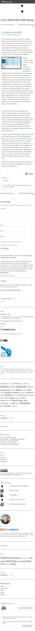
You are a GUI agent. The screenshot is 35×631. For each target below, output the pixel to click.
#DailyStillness (4, 383)
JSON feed (3, 323)
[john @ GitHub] (1, 529)
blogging (4, 386)
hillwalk (2, 395)
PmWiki (26, 115)
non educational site (24, 45)
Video (9, 564)
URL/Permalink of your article (7, 275)
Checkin (22, 558)
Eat (25, 558)
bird (25, 383)
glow (1, 392)
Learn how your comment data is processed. (16, 256)
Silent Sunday (17, 400)
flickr (26, 390)
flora (29, 389)
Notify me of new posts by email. (9, 245)
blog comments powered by (10, 290)
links (1, 398)
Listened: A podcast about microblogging (19, 486)
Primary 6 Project (25, 141)
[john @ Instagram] (7, 529)
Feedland (2, 594)
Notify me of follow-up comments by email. (12, 242)
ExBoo (13, 390)
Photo (14, 560)
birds (28, 383)
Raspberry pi (4, 400)
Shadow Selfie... (13, 495)
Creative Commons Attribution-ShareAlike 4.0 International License (15, 473)
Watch (14, 563)
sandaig (24, 185)
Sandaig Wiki (6, 113)
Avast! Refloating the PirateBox (17, 439)
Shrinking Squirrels (14, 490)
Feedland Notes (6, 583)
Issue (27, 558)
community (30, 387)
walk (13, 403)
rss (10, 400)
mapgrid (6, 398)
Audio (10, 557)
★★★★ (8, 405)
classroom (21, 386)
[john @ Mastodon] (15, 529)
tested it (21, 120)
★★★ (2, 406)
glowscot (22, 392)
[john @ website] (17, 529)
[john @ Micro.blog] (4, 529)
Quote (19, 561)
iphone (16, 395)
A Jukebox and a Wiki (11, 32)
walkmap (17, 403)
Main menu (8, 2)
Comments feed (4, 459)
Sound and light (21, 136)
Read (23, 561)
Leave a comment (9, 187)
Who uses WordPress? (14, 444)
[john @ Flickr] (9, 529)
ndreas (1, 437)
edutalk (8, 390)
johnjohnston (3, 440)
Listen (2, 561)
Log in (1, 455)
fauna (18, 389)
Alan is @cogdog (4, 439)
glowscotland (29, 392)
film (23, 390)
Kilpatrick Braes (23, 395)
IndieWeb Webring (6, 298)
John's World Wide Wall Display (17, 20)
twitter (25, 400)
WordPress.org (3, 461)
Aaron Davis (11, 383)
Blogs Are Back (4, 588)
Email (2, 231)
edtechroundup (6, 50)
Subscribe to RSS (6, 316)
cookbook (5, 126)
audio (22, 383)
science (29, 185)
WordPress (25, 402)
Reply (29, 560)
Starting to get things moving (7, 24)
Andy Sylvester (3, 444)
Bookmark (16, 557)
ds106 (2, 389)
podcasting (23, 398)
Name (2, 225)
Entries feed (3, 457)
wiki (3, 187)
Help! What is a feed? (5, 314)
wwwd (8, 185)
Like (30, 557)
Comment (3, 208)
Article (3, 557)
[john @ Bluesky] (12, 529)
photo (12, 397)
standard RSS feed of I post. (13, 321)
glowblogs (16, 392)
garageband (27, 69)
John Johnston (3, 426)
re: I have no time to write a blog (17, 499)
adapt (22, 128)
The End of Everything (10, 437)
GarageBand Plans (17, 73)
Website (2, 236)
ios (13, 395)
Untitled (2, 586)
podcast (17, 398)
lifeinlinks (31, 395)
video (10, 403)
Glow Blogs (7, 392)
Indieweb (7, 394)
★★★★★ (14, 406)
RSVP (7, 564)
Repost (2, 564)
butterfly (12, 386)
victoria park (4, 403)
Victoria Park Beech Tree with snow (18, 504)
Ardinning (17, 383)
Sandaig (20, 54)
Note (7, 560)
